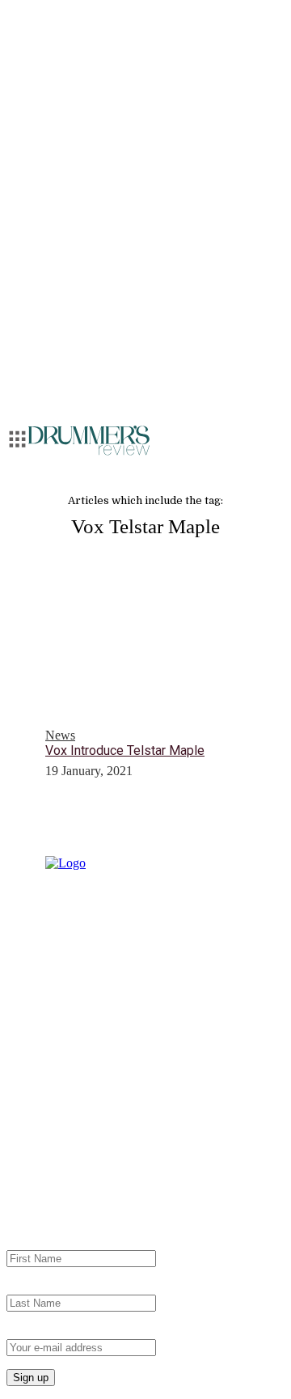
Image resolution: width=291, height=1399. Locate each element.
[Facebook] (111, 1141)
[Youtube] (79, 1141)
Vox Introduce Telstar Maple (125, 750)
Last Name (34, 1287)
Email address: (43, 1331)
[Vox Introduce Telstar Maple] (145, 667)
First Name (34, 1242)
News (60, 735)
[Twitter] (144, 1141)
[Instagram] (47, 1141)
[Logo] (89, 441)
